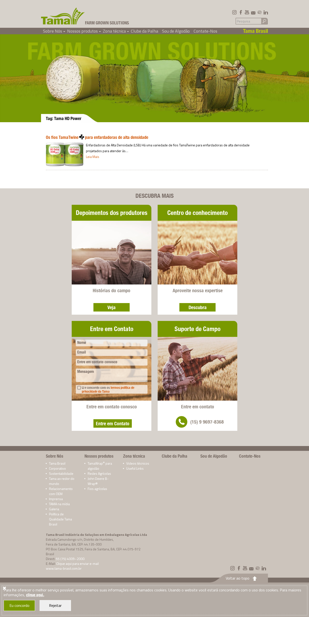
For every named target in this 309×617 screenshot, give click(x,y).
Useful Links (135, 468)
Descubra (198, 307)
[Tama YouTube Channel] (247, 12)
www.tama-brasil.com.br (64, 568)
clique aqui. (35, 595)
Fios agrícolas (97, 488)
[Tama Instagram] (234, 12)
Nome (81, 342)
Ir (264, 21)
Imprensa (56, 498)
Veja (111, 307)
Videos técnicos (137, 463)
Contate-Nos (205, 31)
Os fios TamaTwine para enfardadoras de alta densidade (97, 137)
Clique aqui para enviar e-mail (77, 563)
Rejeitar (55, 605)
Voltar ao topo (237, 578)
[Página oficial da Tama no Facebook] (241, 12)
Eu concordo (19, 605)
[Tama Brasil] (63, 15)
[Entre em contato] (181, 422)
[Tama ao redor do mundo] (259, 12)
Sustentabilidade (61, 473)
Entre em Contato (112, 423)
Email (81, 352)
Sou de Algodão (176, 31)
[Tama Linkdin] (266, 12)
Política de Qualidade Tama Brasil (60, 519)
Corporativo (57, 468)
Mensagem (85, 371)
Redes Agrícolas (99, 473)
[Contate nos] (253, 12)
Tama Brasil (57, 463)
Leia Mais (92, 156)
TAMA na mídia (59, 503)
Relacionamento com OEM (61, 491)
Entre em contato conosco (97, 362)
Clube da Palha (144, 31)
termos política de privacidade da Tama (108, 389)
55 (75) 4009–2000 (70, 558)
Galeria (54, 508)
